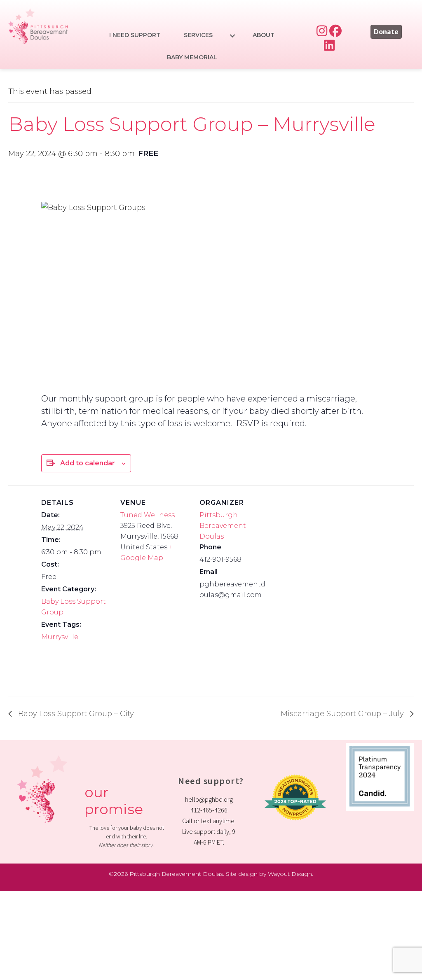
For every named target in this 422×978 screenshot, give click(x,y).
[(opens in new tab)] (295, 763)
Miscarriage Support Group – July (343, 713)
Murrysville (59, 637)
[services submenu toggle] (232, 36)
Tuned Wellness (147, 515)
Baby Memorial (192, 57)
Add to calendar (87, 463)
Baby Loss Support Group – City (75, 713)
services (198, 35)
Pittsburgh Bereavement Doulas (222, 525)
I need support (134, 35)
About (263, 35)
